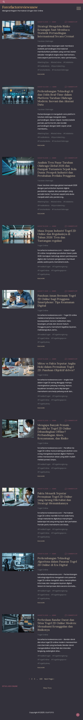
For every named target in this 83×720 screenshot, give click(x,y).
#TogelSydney (44, 274)
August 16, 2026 (43, 359)
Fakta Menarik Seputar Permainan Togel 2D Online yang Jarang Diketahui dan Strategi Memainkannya (55, 498)
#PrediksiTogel (44, 266)
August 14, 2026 (43, 489)
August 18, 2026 (43, 226)
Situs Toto (47, 688)
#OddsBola (68, 62)
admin (54, 22)
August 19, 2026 (43, 158)
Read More (41, 74)
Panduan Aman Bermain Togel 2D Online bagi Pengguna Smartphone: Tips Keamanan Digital (57, 300)
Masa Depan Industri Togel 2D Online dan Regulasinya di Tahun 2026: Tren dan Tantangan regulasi (57, 235)
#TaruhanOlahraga (60, 70)
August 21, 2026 (43, 22)
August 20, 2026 (43, 87)
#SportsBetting (58, 66)
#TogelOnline (43, 270)
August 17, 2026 (43, 291)
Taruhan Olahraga (45, 41)
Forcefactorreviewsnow (20, 7)
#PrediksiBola (43, 66)
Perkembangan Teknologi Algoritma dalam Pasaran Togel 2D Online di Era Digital (57, 561)
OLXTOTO (50, 712)
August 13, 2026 (43, 554)
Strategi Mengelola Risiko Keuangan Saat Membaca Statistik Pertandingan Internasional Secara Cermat (56, 31)
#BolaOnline (56, 62)
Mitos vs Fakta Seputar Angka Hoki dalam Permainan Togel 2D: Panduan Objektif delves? (56, 367)
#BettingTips (43, 62)
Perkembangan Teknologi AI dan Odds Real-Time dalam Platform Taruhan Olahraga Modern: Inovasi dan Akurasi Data (56, 97)
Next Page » (49, 679)
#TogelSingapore (58, 270)
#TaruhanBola (44, 70)
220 (40, 679)
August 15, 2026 (43, 420)
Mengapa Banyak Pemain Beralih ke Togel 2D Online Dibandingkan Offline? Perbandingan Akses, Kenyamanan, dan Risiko (54, 431)
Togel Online (43, 245)
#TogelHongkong (59, 266)
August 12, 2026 (43, 615)
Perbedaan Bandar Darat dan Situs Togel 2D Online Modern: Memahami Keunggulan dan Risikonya (57, 625)
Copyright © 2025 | (37, 712)
